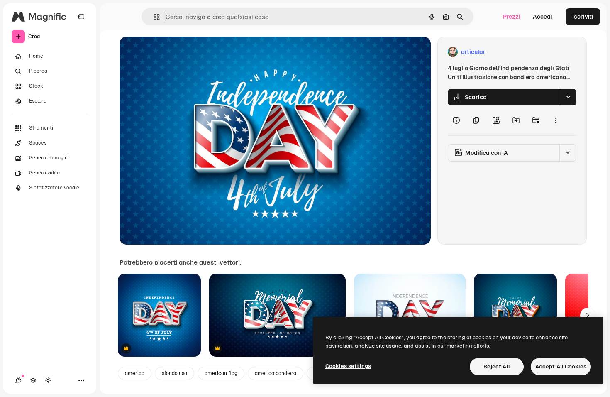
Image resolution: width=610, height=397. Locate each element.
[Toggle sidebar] (81, 16)
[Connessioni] (18, 380)
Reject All (496, 366)
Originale (174, 52)
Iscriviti (582, 16)
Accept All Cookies (560, 366)
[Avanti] (587, 315)
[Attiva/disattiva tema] (48, 380)
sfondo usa (174, 373)
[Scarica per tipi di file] (568, 97)
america (134, 373)
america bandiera (275, 373)
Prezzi (511, 16)
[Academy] (33, 380)
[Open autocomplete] (153, 17)
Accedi (542, 16)
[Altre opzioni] (555, 120)
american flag (221, 373)
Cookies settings (348, 366)
